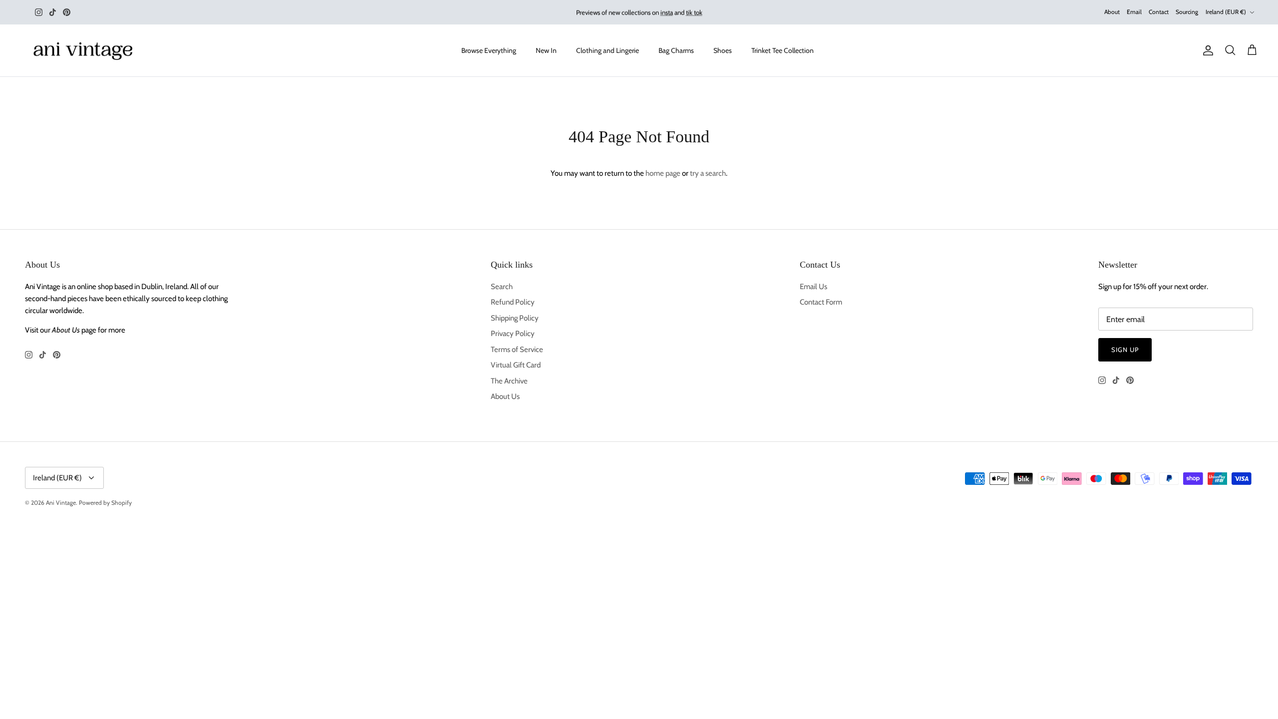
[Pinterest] (66, 12)
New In (546, 50)
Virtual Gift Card (516, 364)
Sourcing (1187, 11)
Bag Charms (676, 50)
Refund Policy (513, 302)
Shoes (722, 50)
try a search (708, 173)
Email (1134, 11)
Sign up (1125, 350)
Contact (1159, 11)
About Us (505, 396)
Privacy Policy (513, 333)
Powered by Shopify (105, 502)
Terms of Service (517, 349)
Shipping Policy (515, 318)
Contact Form (821, 302)
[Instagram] (38, 12)
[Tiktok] (52, 12)
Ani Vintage (61, 502)
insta (666, 12)
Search (502, 286)
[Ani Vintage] (85, 50)
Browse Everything (488, 50)
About (1112, 11)
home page (662, 173)
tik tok (694, 12)
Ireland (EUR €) (1226, 11)
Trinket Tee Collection (782, 50)
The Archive (509, 380)
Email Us (813, 286)
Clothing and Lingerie (607, 50)
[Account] (1206, 50)
